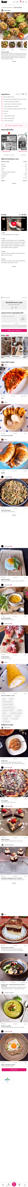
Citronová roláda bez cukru (8, 695)
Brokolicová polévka (6, 1026)
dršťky (5, 713)
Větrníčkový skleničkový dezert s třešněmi (11, 878)
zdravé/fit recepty (8, 710)
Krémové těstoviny (6, 510)
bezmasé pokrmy (7, 701)
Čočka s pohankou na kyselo (8, 1064)
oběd (4, 699)
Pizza (2, 398)
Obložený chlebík (5, 579)
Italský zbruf (4, 760)
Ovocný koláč (4, 800)
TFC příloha (6, 721)
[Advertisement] (14, 76)
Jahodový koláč (5, 657)
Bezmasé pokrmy (7, 7)
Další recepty (14, 1069)
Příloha (17, 716)
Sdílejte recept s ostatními (14, 330)
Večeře (11, 699)
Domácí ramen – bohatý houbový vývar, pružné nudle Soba (13, 985)
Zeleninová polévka (6, 618)
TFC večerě (14, 718)
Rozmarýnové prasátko (7, 435)
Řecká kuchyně (7, 716)
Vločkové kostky (5, 839)
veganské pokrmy (8, 704)
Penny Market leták (6, 151)
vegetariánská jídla (9, 707)
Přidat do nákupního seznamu (15, 125)
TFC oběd (5, 718)
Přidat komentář (14, 326)
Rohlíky (3, 473)
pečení (19, 710)
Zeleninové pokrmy (16, 713)
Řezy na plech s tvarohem (7, 947)
